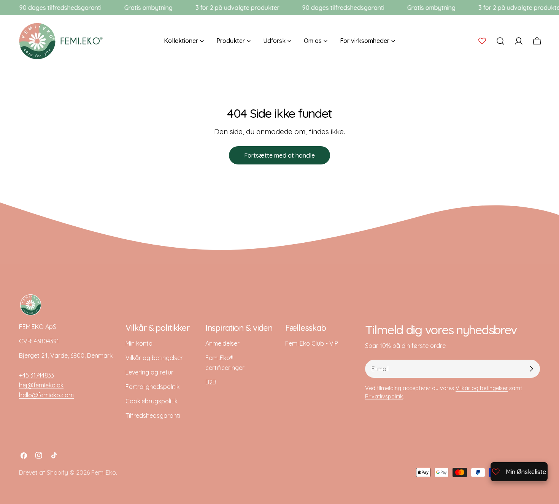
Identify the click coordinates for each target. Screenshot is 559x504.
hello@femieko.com (46, 395)
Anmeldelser (222, 343)
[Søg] (500, 41)
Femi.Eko (103, 472)
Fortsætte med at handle (279, 155)
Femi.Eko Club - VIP (311, 343)
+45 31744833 (36, 375)
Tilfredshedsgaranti (152, 415)
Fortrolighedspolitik (152, 386)
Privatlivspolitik (384, 396)
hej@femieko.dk (41, 385)
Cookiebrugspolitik (151, 401)
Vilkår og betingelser (154, 358)
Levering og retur (149, 372)
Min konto (138, 343)
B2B (210, 382)
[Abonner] (531, 369)
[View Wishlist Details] (482, 41)
